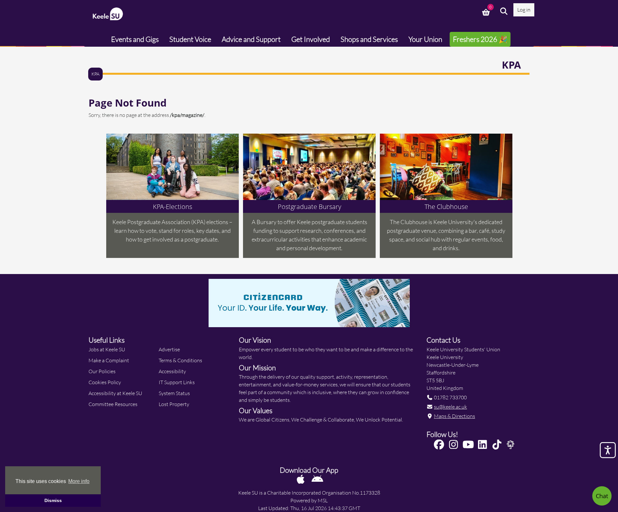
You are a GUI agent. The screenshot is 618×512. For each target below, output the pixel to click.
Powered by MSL (309, 500)
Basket (487, 11)
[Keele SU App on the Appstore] (301, 479)
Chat (602, 496)
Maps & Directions (454, 416)
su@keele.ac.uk (450, 406)
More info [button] (78, 481)
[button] (504, 11)
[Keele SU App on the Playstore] (317, 479)
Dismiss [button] (53, 500)
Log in (523, 9)
